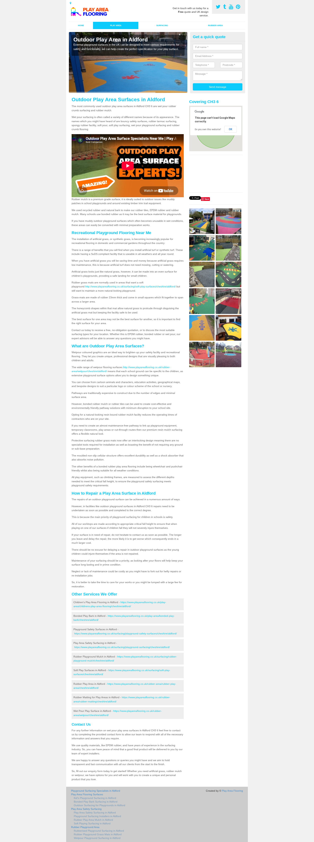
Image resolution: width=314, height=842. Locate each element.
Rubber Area (215, 25)
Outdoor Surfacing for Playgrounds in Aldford (99, 805)
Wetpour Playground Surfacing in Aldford (97, 838)
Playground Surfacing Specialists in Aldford (95, 790)
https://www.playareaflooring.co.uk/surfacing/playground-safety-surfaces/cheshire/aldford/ (125, 633)
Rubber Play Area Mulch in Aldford (93, 819)
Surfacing (162, 25)
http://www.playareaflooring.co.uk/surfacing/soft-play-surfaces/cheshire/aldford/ (130, 286)
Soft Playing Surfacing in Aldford (92, 823)
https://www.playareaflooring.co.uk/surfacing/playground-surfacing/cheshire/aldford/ (122, 647)
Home (81, 25)
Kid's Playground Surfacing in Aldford (95, 798)
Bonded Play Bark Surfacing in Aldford (95, 801)
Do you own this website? (208, 129)
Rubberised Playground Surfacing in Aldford (99, 830)
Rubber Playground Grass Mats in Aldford (98, 834)
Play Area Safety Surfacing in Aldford (95, 812)
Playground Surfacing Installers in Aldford (97, 816)
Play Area (115, 25)
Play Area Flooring (232, 790)
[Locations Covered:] (70, 3)
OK (230, 129)
